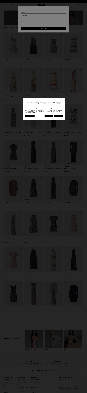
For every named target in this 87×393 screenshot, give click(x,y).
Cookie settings (30, 115)
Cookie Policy (33, 112)
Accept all (58, 115)
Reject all (48, 115)
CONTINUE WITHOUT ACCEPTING (58, 99)
